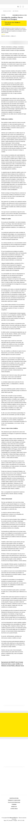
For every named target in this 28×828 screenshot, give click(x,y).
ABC (3, 6)
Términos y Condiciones (14, 800)
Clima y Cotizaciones (15, 6)
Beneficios (14, 806)
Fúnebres (14, 804)
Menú (26, 7)
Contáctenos (14, 808)
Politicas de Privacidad (14, 802)
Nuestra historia (14, 798)
